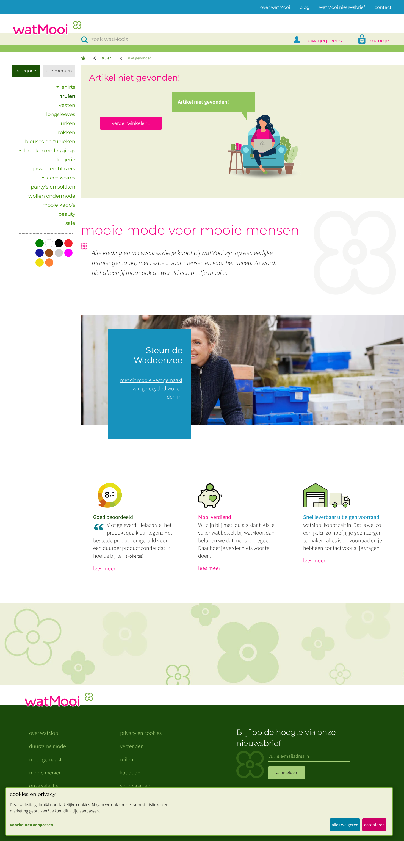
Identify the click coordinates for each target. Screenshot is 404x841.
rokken (66, 132)
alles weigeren (345, 825)
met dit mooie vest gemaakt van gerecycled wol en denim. (151, 389)
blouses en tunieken (50, 142)
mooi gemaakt (45, 759)
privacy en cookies (141, 733)
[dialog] (199, 811)
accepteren (374, 825)
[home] (46, 28)
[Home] (83, 58)
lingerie (66, 160)
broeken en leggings (49, 151)
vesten (67, 105)
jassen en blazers (54, 169)
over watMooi (275, 7)
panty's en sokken (53, 187)
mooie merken (45, 773)
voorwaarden (135, 786)
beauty (66, 214)
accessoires (61, 178)
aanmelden (286, 773)
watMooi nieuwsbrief (342, 7)
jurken (67, 123)
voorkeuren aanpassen (31, 825)
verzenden (132, 746)
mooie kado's (58, 205)
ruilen (126, 759)
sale (70, 223)
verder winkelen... (131, 123)
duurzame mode (47, 746)
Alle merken (59, 70)
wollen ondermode (51, 196)
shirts (68, 87)
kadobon (130, 773)
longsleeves (60, 114)
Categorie (25, 70)
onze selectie (44, 786)
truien (107, 58)
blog (304, 7)
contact (383, 7)
